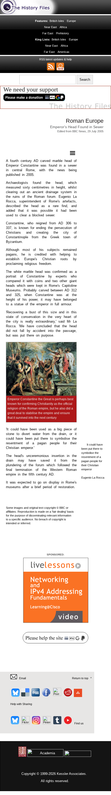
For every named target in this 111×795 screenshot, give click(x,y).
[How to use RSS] (60, 66)
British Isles (57, 20)
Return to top (80, 678)
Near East (50, 27)
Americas (63, 51)
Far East (47, 33)
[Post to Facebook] (46, 694)
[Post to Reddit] (67, 694)
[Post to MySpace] (56, 694)
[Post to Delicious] (25, 694)
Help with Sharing (21, 704)
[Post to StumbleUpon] (77, 694)
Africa (63, 27)
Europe (71, 20)
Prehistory (62, 33)
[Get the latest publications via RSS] (51, 66)
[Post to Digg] (35, 694)
